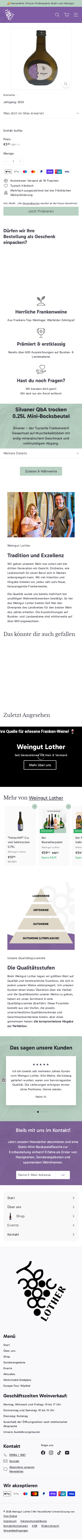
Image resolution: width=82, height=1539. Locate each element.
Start (6, 1345)
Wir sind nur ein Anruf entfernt (41, 393)
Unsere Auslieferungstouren (21, 1432)
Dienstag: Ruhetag (15, 1416)
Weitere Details (15, 453)
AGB (34, 1525)
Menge (8, 153)
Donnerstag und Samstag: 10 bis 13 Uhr (29, 1410)
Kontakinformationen (15, 1525)
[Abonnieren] (63, 1175)
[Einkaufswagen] (66, 15)
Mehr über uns (40, 765)
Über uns (9, 1351)
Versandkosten (31, 203)
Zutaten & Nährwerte (41, 471)
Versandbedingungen (15, 1530)
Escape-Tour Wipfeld (16, 1385)
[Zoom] (65, 84)
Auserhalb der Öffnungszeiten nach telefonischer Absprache (35, 1424)
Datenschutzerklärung (33, 1521)
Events (7, 1368)
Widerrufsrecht (50, 1525)
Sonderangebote (14, 1362)
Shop (6, 1356)
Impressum (10, 1521)
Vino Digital (10, 1515)
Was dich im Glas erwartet (23, 113)
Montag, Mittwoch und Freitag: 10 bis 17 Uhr (32, 1404)
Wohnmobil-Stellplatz (17, 1380)
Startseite (9, 94)
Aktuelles (9, 1374)
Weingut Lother (46, 798)
